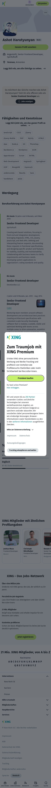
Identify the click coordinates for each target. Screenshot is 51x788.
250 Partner (30, 397)
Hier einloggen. (13, 388)
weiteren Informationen (22, 422)
